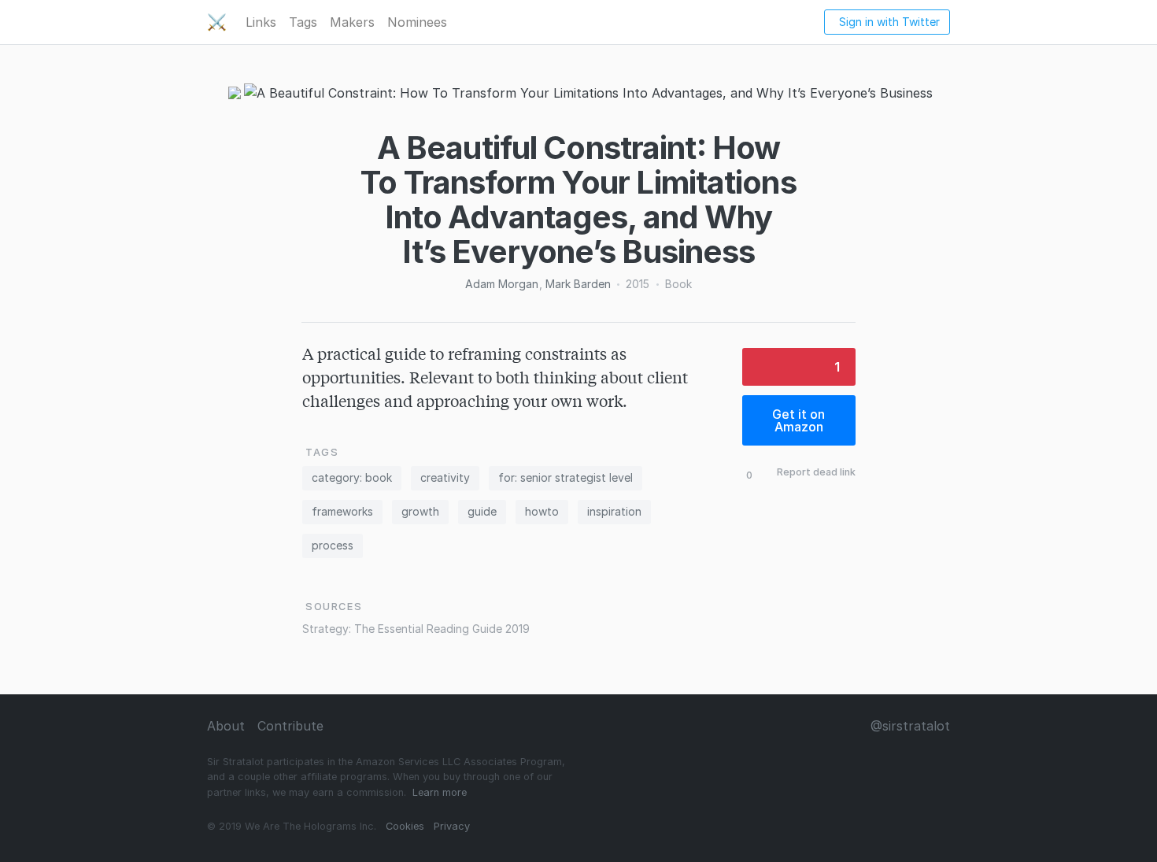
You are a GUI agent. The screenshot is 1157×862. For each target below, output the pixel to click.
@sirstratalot (910, 726)
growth (420, 511)
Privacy (452, 826)
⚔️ (217, 22)
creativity (445, 477)
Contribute (290, 726)
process (332, 545)
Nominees (417, 22)
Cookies (405, 826)
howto (542, 511)
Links (261, 22)
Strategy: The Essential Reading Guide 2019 (416, 628)
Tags (303, 22)
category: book (352, 477)
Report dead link (816, 473)
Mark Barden (578, 283)
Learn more (439, 792)
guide (482, 511)
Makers (352, 22)
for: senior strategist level (565, 477)
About (226, 726)
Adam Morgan (501, 283)
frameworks (342, 511)
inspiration (614, 511)
